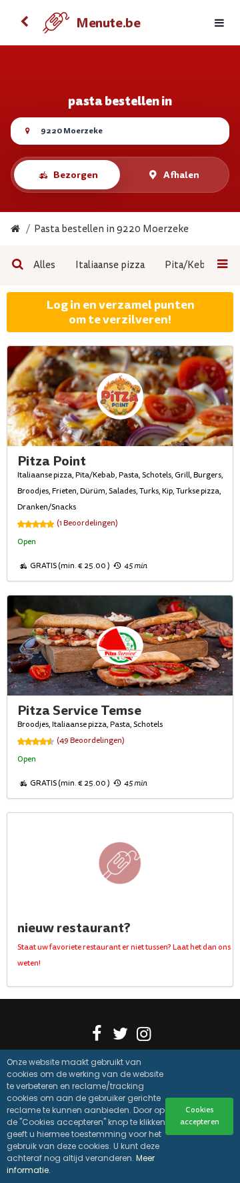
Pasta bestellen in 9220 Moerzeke (111, 229)
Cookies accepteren (199, 1116)
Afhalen (181, 174)
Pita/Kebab (190, 265)
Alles (44, 265)
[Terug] (24, 22)
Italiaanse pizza (110, 265)
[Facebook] (97, 1036)
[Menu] (219, 23)
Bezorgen (75, 174)
